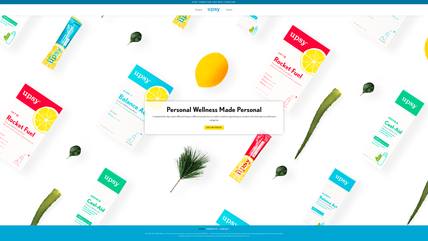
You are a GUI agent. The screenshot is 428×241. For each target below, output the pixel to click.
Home (202, 229)
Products (198, 10)
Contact (229, 10)
